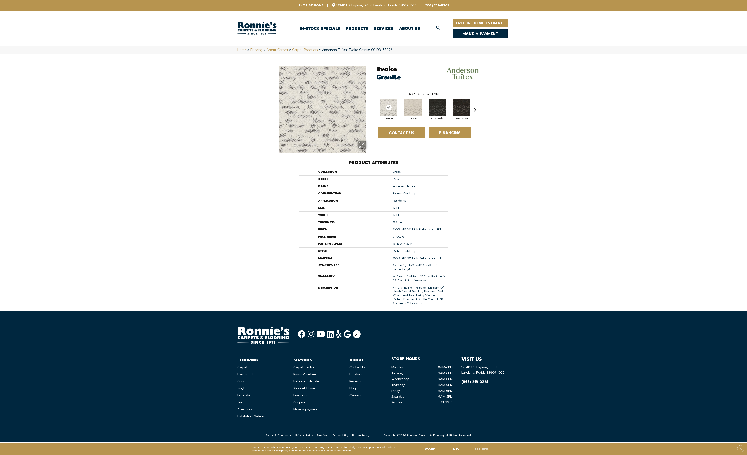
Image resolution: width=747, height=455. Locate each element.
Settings (482, 449)
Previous (374, 104)
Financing (450, 133)
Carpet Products (305, 49)
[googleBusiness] (347, 334)
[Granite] (388, 107)
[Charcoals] (437, 107)
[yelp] (339, 334)
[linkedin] (330, 334)
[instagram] (311, 334)
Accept (431, 449)
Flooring (256, 49)
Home (241, 49)
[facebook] (302, 334)
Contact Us (401, 133)
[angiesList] (356, 334)
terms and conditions (312, 450)
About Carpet (277, 49)
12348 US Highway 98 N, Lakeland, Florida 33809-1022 (376, 5)
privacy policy (280, 450)
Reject (456, 449)
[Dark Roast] (461, 107)
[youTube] (320, 334)
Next (475, 104)
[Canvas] (413, 107)
